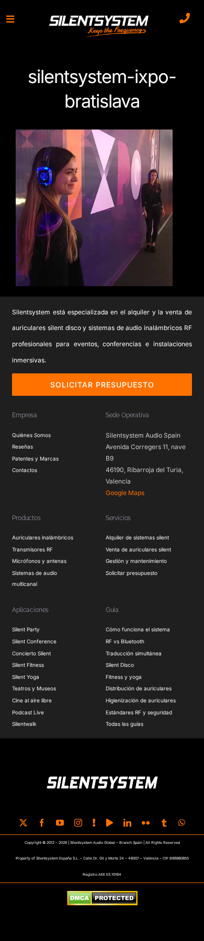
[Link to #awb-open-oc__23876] (10, 19)
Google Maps (125, 493)
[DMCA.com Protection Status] (102, 898)
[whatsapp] (181, 823)
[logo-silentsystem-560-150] (99, 17)
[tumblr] (164, 823)
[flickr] (146, 823)
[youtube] (60, 823)
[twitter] (23, 823)
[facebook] (42, 823)
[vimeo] (109, 823)
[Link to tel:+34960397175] (184, 18)
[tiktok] (94, 823)
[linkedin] (127, 823)
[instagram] (78, 823)
